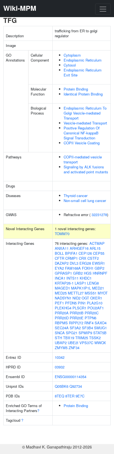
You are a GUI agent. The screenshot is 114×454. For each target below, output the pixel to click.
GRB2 (78, 273)
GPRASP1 (63, 273)
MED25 (61, 293)
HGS (88, 273)
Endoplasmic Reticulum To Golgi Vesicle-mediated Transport (85, 113)
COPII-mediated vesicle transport (83, 159)
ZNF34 (74, 347)
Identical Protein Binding (83, 94)
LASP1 (80, 283)
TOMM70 (62, 233)
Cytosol (70, 65)
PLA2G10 (94, 303)
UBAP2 (61, 342)
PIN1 (82, 303)
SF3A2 (75, 327)
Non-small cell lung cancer (85, 200)
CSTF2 (93, 258)
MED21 (98, 288)
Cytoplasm (72, 55)
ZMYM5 (61, 347)
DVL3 (74, 263)
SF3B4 (87, 327)
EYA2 (59, 268)
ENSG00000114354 (70, 376)
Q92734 (75, 386)
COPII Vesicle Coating (82, 142)
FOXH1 (88, 268)
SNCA (60, 332)
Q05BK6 (61, 386)
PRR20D (62, 317)
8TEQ (59, 396)
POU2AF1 (95, 307)
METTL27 (76, 293)
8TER (69, 396)
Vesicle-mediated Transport (85, 123)
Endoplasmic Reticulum (83, 60)
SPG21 (71, 332)
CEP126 (85, 253)
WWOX (100, 342)
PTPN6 (90, 317)
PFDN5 (71, 303)
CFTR (59, 258)
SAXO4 (101, 322)
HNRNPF (100, 273)
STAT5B (100, 332)
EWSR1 (98, 263)
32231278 (99, 214)
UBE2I (73, 342)
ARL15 (95, 248)
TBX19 (68, 337)
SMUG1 (100, 327)
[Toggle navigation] (103, 9)
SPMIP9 (85, 332)
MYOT (103, 293)
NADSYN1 (63, 298)
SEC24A (62, 327)
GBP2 (99, 268)
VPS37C (86, 342)
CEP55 (98, 253)
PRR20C (92, 312)
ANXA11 (62, 248)
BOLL (59, 253)
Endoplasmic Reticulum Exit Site (83, 72)
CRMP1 (71, 258)
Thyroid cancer (75, 195)
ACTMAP (97, 243)
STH (58, 337)
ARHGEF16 (79, 248)
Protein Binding (76, 89)
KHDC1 (86, 278)
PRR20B (77, 312)
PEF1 (59, 303)
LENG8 (93, 283)
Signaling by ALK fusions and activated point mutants (86, 169)
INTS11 (72, 278)
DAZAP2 (62, 263)
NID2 (76, 298)
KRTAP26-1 (64, 283)
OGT (85, 298)
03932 (59, 367)
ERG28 (85, 263)
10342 (59, 357)
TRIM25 (81, 337)
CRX (82, 258)
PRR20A (62, 312)
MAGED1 (62, 288)
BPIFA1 (71, 253)
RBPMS (61, 322)
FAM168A (73, 268)
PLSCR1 (79, 307)
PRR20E (77, 317)
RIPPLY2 (76, 322)
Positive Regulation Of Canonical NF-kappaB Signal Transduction (82, 132)
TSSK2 (95, 337)
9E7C (80, 396)
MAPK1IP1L (81, 288)
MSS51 (91, 293)
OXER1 (96, 298)
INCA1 (60, 278)
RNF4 (89, 322)
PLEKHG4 (63, 307)
